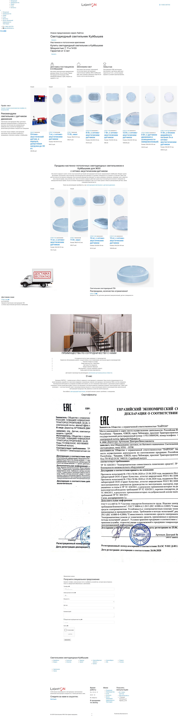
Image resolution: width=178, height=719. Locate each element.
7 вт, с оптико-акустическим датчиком (56, 136)
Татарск (121, 660)
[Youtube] (4, 31)
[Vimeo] (5, 31)
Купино (95, 663)
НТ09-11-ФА (53, 238)
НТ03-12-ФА (126, 130)
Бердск (55, 662)
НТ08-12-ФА (93, 236)
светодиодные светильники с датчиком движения (101, 185)
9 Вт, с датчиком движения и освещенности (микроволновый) (149, 138)
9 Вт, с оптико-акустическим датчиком (93, 134)
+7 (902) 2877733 (165, 4)
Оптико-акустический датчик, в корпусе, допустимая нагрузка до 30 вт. (37, 141)
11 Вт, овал (72, 134)
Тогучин (121, 662)
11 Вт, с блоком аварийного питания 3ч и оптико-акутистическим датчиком (168, 138)
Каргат (81, 662)
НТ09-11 (69, 132)
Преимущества (15, 2)
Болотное (69, 660)
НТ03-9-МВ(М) (145, 132)
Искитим (68, 662)
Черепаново (56, 669)
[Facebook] (0, 31)
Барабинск (56, 660)
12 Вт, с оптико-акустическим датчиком (130, 134)
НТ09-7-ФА (52, 132)
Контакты (13, 7)
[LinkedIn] (2, 31)
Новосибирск (109, 660)
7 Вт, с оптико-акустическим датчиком (111, 134)
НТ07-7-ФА (107, 130)
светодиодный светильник (77, 391)
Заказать (53, 40)
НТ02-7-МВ (93, 293)
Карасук (82, 660)
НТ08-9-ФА (89, 130)
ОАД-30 (32, 132)
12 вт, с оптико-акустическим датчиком (97, 240)
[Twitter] (1, 31)
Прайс (12, 4)
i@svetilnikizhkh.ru (9, 28)
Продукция (14, 1)
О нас (12, 6)
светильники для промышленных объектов (100, 373)
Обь (107, 662)
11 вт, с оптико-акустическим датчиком (57, 242)
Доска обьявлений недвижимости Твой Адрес (8, 22)
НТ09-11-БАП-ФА (165, 130)
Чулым (55, 671)
